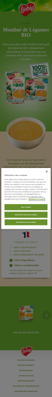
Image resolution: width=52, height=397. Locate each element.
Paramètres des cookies (26, 222)
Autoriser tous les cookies (26, 215)
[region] (26, 198)
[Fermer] (46, 171)
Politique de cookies (37, 199)
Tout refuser (26, 207)
